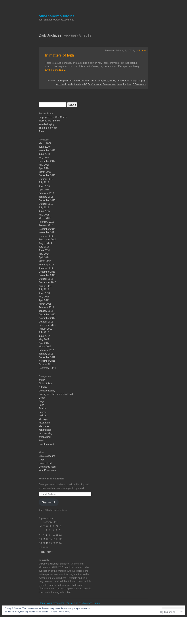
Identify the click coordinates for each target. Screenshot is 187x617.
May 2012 (44, 339)
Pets (41, 440)
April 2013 (44, 300)
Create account (47, 456)
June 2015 (44, 211)
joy (124, 84)
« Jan (42, 551)
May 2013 (44, 296)
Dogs (99, 80)
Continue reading (55, 70)
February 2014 (46, 264)
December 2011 (47, 357)
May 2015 (44, 214)
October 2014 (46, 236)
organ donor (123, 80)
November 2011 (47, 360)
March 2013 (45, 303)
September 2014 (47, 239)
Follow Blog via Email (51, 478)
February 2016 (46, 193)
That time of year (48, 127)
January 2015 (46, 225)
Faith (105, 80)
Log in (42, 459)
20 (40, 543)
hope (119, 84)
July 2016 (44, 182)
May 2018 (44, 157)
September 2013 (47, 282)
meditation (44, 422)
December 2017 (47, 161)
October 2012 (46, 321)
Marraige (43, 419)
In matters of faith (59, 55)
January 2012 (46, 353)
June (41, 131)
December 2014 (47, 229)
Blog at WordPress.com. (52, 603)
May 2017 (44, 164)
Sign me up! (48, 502)
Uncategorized (46, 444)
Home (97, 603)
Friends (43, 412)
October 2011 (46, 364)
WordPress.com (47, 470)
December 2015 (47, 200)
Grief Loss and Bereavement (102, 84)
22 (47, 543)
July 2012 (44, 332)
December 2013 (47, 271)
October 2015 (46, 203)
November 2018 (47, 150)
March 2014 (45, 261)
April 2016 (44, 189)
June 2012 (44, 336)
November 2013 (47, 275)
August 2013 (45, 286)
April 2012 (44, 343)
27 (40, 547)
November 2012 (47, 318)
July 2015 (44, 207)
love (129, 84)
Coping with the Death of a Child (73, 80)
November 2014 (47, 232)
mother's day (45, 433)
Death (93, 80)
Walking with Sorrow (49, 120)
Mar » (50, 551)
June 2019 (44, 146)
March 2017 (45, 171)
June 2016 (44, 186)
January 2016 (46, 196)
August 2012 (45, 328)
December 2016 (47, 175)
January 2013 (46, 311)
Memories (44, 426)
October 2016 (46, 179)
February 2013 (46, 307)
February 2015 (46, 221)
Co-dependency (47, 390)
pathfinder (141, 50)
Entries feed (45, 463)
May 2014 (44, 253)
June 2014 (44, 250)
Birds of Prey (46, 383)
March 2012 (45, 346)
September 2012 (47, 325)
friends (77, 84)
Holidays (43, 415)
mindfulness (45, 429)
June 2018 (44, 154)
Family (112, 80)
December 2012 (47, 314)
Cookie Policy (64, 611)
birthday (43, 387)
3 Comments (139, 84)
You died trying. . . (48, 124)
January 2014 (46, 268)
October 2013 (46, 278)
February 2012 (46, 350)
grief (84, 84)
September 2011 (47, 368)
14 (44, 539)
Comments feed (47, 466)
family (70, 84)
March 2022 (45, 143)
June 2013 (44, 293)
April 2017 (44, 168)
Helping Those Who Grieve (53, 117)
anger (42, 379)
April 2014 (44, 257)
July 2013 (44, 289)
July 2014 (44, 246)
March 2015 (45, 218)
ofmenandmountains (57, 16)
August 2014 (45, 243)
